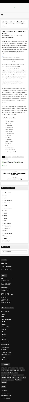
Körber (19, 377)
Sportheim (21, 368)
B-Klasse (4, 370)
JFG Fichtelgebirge (6, 375)
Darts (4, 198)
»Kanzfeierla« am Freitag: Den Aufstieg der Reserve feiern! (14, 174)
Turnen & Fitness (7, 233)
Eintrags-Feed (5, 393)
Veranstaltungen (7, 236)
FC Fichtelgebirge (7, 200)
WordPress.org (6, 398)
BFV (6, 156)
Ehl (18, 370)
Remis (7, 379)
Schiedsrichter (6, 225)
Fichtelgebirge (20, 156)
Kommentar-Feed (6, 395)
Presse (5, 220)
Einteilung (14, 156)
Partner (5, 218)
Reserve (24, 377)
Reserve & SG (7, 223)
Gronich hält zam (7, 208)
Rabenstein (4, 382)
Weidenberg (20, 375)
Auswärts (16, 368)
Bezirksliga (4, 372)
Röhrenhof (22, 370)
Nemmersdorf (14, 375)
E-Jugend (14, 377)
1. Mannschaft (19, 22)
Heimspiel (10, 368)
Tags (3, 156)
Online (5, 215)
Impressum (4, 263)
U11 (8, 370)
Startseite (5, 22)
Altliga (4, 195)
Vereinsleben (6, 241)
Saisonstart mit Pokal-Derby (14, 179)
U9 (8, 372)
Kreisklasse (4, 159)
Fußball (12, 22)
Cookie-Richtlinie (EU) (6, 269)
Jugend (5, 210)
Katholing (4, 377)
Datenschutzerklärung (6, 266)
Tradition (5, 230)
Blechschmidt (13, 370)
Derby (9, 156)
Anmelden (4, 390)
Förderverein (6, 203)
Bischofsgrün (18, 379)
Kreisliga (9, 377)
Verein (5, 238)
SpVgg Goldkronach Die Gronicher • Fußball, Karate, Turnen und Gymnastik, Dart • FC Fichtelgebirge (14, 7)
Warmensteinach (14, 372)
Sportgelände (6, 228)
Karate (5, 213)
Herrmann (12, 379)
